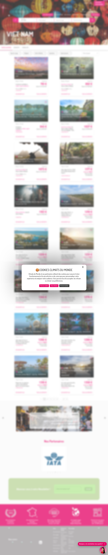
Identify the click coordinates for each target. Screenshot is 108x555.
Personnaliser (64, 285)
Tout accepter (44, 285)
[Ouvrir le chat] (103, 550)
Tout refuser (54, 285)
